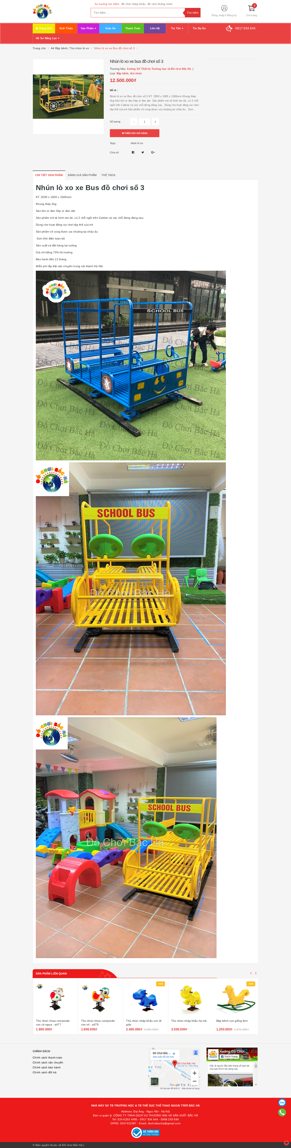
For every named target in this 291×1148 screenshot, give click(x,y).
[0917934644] (282, 1112)
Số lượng (115, 121)
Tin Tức (176, 28)
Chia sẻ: (114, 152)
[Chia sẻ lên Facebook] (133, 152)
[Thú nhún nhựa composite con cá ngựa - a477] (55, 999)
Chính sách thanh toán (47, 1057)
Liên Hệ (155, 28)
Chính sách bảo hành (47, 1067)
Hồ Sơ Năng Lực (47, 38)
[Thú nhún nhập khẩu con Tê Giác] (145, 999)
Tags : (113, 143)
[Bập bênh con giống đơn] (235, 999)
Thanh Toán (132, 28)
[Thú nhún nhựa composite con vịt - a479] (100, 999)
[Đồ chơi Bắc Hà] (59, 11)
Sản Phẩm (88, 28)
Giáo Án (110, 28)
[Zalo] (282, 1103)
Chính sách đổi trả (45, 1072)
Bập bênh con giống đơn (232, 1020)
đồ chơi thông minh (160, 4)
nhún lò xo (137, 143)
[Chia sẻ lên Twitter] (143, 152)
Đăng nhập (218, 15)
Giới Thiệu (66, 28)
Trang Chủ (45, 28)
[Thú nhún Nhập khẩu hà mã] (190, 999)
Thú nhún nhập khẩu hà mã (188, 1020)
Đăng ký (232, 15)
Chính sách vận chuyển (48, 1062)
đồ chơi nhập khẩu (133, 4)
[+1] (153, 152)
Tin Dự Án (199, 28)
